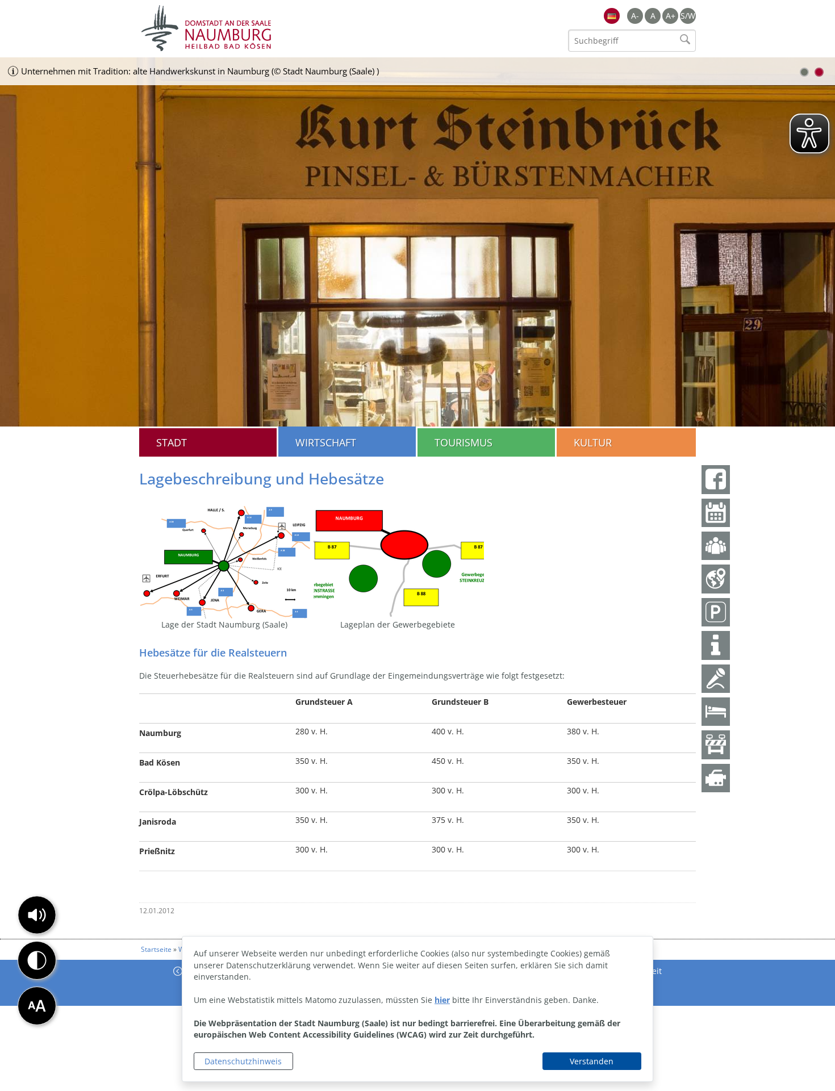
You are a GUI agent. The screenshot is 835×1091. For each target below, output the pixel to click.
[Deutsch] (612, 16)
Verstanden (591, 1061)
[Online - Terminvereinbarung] (716, 513)
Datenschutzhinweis (243, 1061)
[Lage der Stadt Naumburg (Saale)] (225, 560)
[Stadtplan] (716, 579)
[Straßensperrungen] (716, 744)
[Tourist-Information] (716, 645)
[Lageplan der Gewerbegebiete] (399, 560)
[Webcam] (716, 778)
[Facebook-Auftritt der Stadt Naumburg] (716, 479)
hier (442, 999)
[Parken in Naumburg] (716, 612)
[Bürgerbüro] (716, 546)
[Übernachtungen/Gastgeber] (716, 711)
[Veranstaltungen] (716, 678)
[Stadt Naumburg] (278, 28)
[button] (37, 915)
